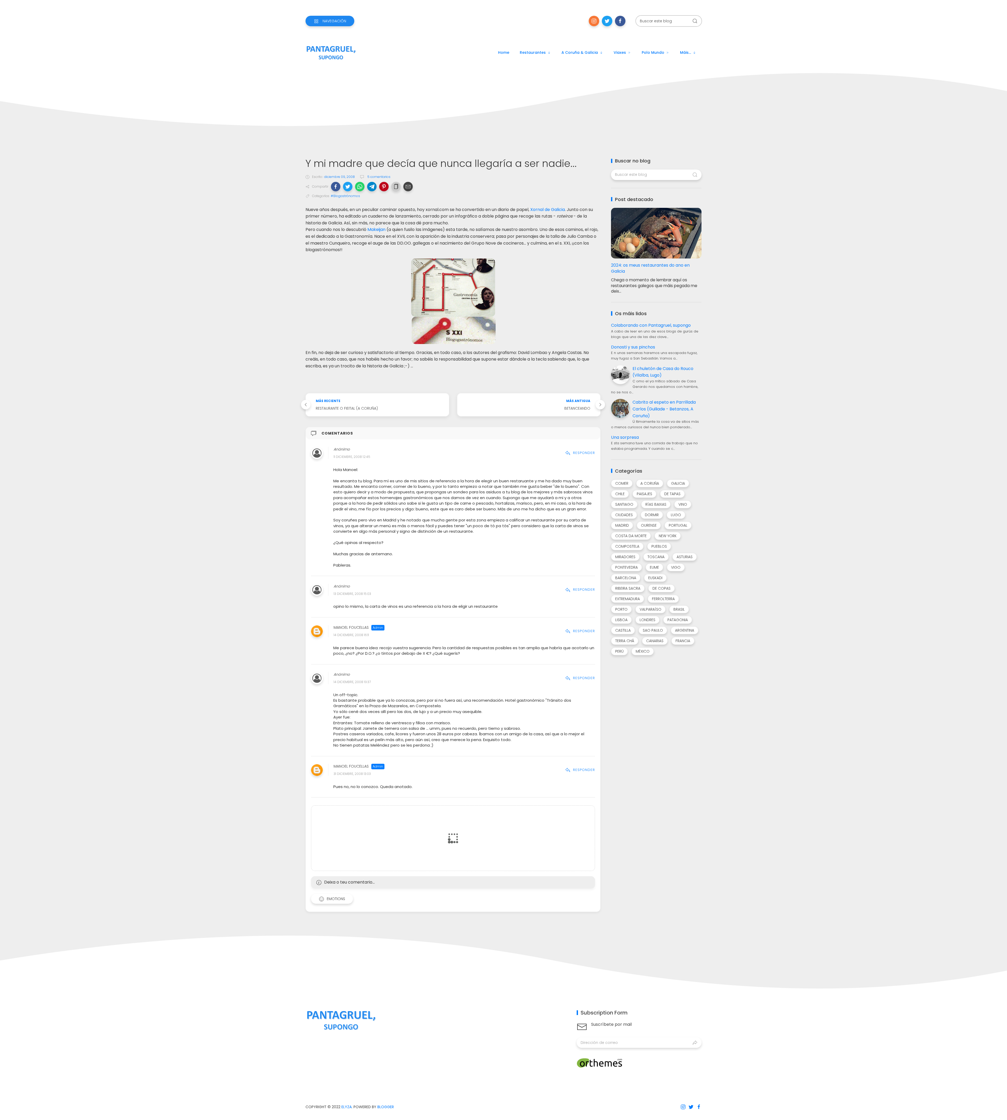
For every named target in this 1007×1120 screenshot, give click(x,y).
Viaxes (620, 52)
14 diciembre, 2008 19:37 (352, 682)
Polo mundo (653, 52)
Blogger (385, 1107)
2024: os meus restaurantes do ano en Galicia (650, 268)
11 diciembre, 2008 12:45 (352, 457)
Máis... (685, 52)
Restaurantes (533, 52)
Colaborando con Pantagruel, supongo (651, 325)
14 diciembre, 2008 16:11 (351, 635)
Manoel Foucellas (351, 627)
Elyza (346, 1107)
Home (503, 52)
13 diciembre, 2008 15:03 (352, 593)
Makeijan (376, 229)
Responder (584, 452)
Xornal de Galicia (547, 210)
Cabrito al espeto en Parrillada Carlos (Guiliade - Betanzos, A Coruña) (664, 409)
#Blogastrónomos (345, 196)
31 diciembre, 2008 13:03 (352, 774)
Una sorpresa (625, 437)
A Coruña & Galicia (579, 52)
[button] (335, 186)
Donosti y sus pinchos (633, 347)
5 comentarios (378, 177)
